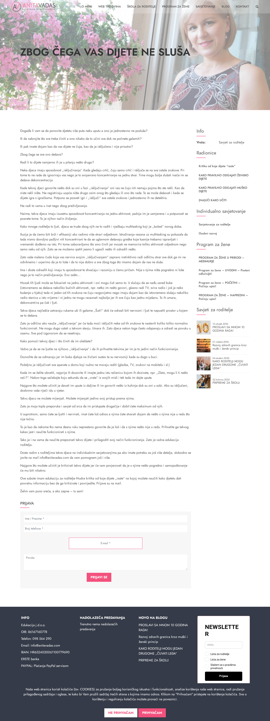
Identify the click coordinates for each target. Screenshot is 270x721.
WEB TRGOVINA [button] (109, 6)
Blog (226, 6)
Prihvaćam (152, 712)
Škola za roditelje (141, 6)
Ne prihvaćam (121, 712)
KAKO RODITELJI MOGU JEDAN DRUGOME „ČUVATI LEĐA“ (161, 651)
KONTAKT (242, 6)
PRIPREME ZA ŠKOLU (154, 660)
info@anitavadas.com (45, 645)
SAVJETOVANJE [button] (205, 6)
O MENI (87, 6)
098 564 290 (42, 638)
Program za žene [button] (175, 6)
